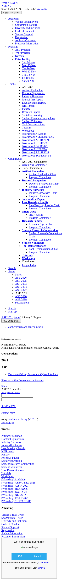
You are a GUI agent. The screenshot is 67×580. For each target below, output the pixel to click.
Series (18, 274)
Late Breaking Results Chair (44, 205)
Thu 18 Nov (28, 74)
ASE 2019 (21, 299)
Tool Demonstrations (33, 124)
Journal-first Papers (32, 99)
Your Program (22, 52)
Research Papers (31, 112)
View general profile (10, 392)
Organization (15, 158)
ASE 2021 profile (11, 321)
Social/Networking (32, 115)
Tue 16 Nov (28, 68)
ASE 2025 (21, 280)
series (17, 317)
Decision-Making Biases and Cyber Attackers (33, 374)
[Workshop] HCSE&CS (35, 143)
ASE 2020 (21, 296)
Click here (43, 562)
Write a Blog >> (10, 2)
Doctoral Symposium (33, 93)
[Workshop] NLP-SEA (34, 149)
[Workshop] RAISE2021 (35, 152)
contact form (8, 412)
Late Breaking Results (34, 102)
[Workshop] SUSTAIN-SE (36, 155)
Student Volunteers (32, 121)
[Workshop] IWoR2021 (35, 146)
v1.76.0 (33, 419)
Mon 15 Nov (29, 65)
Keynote (19, 55)
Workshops (28, 130)
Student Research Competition (38, 118)
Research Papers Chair (41, 224)
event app (38, 541)
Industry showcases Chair (43, 192)
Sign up (12, 311)
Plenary (26, 108)
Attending (13, 18)
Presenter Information (26, 43)
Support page (7, 422)
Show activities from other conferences (22, 380)
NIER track (28, 105)
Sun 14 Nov (28, 62)
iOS (20, 556)
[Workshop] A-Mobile (34, 133)
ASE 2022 (21, 290)
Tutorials (26, 127)
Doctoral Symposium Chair (44, 183)
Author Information (25, 40)
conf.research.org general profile (25, 326)
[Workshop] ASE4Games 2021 (39, 136)
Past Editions (22, 302)
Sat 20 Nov (28, 80)
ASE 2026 (21, 277)
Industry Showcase (32, 96)
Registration (21, 37)
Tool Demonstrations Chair (43, 248)
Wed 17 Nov (29, 71)
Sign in (12, 308)
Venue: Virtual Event (26, 21)
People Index (29, 265)
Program (13, 46)
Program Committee (40, 177)
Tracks (11, 83)
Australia (42, 9)
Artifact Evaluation (32, 90)
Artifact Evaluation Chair (42, 174)
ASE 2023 (21, 287)
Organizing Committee (34, 164)
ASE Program (22, 49)
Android (38, 556)
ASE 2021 (7, 317)
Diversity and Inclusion (27, 27)
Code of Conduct (24, 31)
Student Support (24, 34)
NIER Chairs (36, 214)
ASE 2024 (21, 283)
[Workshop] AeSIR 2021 (35, 140)
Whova (41, 568)
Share (4, 386)
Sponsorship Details (26, 24)
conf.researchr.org (17, 419)
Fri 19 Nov (28, 77)
